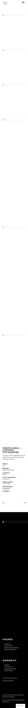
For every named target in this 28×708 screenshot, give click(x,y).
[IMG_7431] (14, 66)
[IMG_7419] (14, 31)
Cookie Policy (14, 678)
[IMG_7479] (14, 387)
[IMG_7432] (14, 101)
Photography (6, 488)
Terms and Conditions (8, 680)
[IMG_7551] (14, 280)
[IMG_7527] (14, 172)
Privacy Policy (6, 678)
